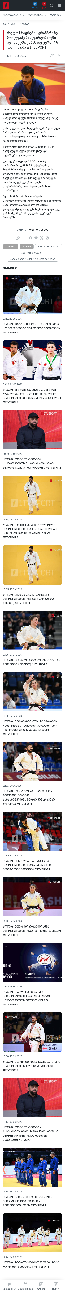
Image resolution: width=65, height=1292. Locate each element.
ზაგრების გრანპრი (32, 253)
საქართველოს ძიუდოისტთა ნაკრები (32, 259)
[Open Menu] (59, 5)
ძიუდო (27, 247)
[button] (14, 15)
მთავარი (9, 24)
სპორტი (24, 24)
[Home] (6, 5)
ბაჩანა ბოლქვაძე (48, 247)
